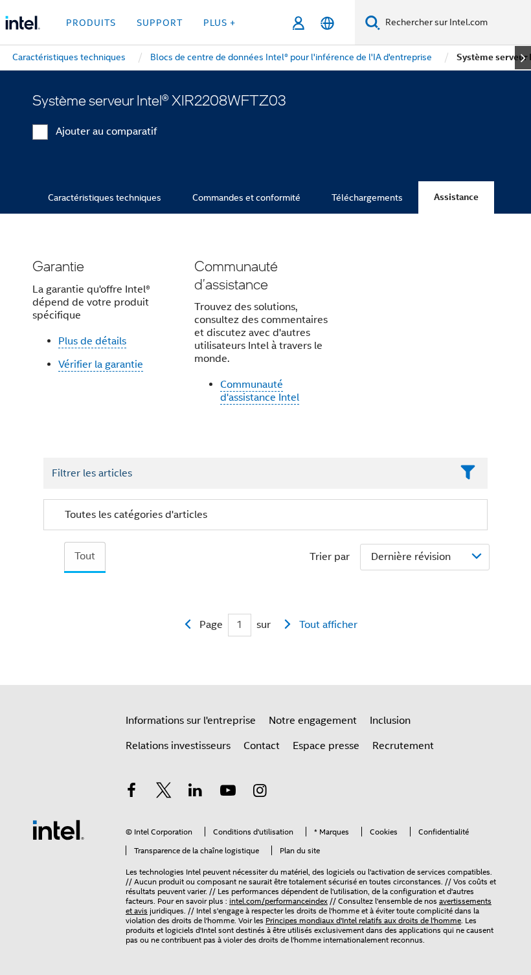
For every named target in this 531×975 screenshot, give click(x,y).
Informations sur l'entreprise (191, 720)
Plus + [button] (219, 22)
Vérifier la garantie (100, 364)
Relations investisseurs (178, 745)
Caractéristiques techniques (104, 197)
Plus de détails (92, 341)
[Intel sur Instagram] (260, 792)
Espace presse (326, 745)
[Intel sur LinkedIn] (196, 792)
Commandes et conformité (246, 197)
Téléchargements (367, 197)
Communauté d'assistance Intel (259, 391)
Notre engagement (313, 720)
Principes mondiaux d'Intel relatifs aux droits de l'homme (363, 920)
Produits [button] (91, 22)
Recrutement (403, 745)
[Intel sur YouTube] (228, 792)
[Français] (327, 23)
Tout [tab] (84, 556)
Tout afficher (328, 624)
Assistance (456, 197)
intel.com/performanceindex (278, 901)
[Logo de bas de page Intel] (58, 829)
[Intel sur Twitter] (164, 792)
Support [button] (160, 22)
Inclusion (390, 720)
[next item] (523, 57)
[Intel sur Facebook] (131, 792)
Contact (261, 745)
